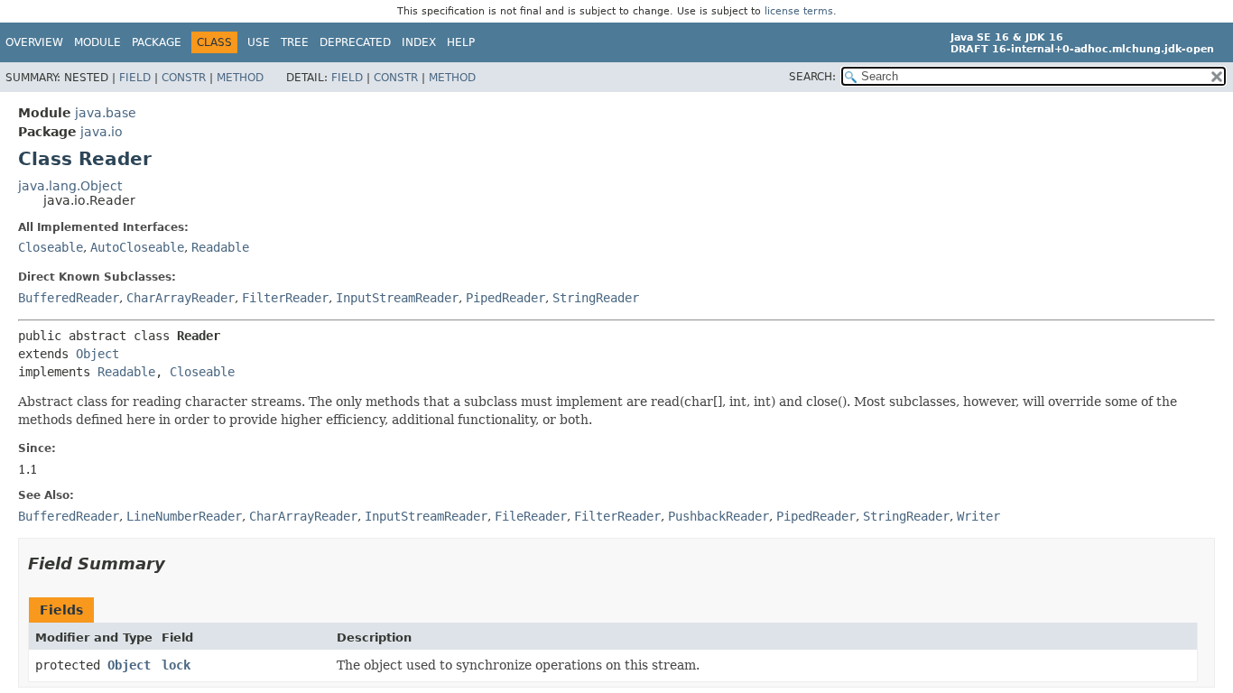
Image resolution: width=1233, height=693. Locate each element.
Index (419, 42)
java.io (101, 132)
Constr (184, 77)
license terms (799, 11)
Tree (295, 42)
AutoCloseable (137, 247)
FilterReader (285, 298)
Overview (34, 42)
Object (97, 353)
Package (156, 42)
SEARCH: (812, 76)
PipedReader (505, 298)
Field (135, 77)
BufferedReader (68, 298)
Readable (220, 247)
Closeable (50, 247)
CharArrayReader (180, 298)
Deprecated (355, 42)
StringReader (595, 298)
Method (240, 77)
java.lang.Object (70, 186)
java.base (105, 113)
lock (176, 665)
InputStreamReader (397, 298)
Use (258, 42)
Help (461, 42)
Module (97, 42)
